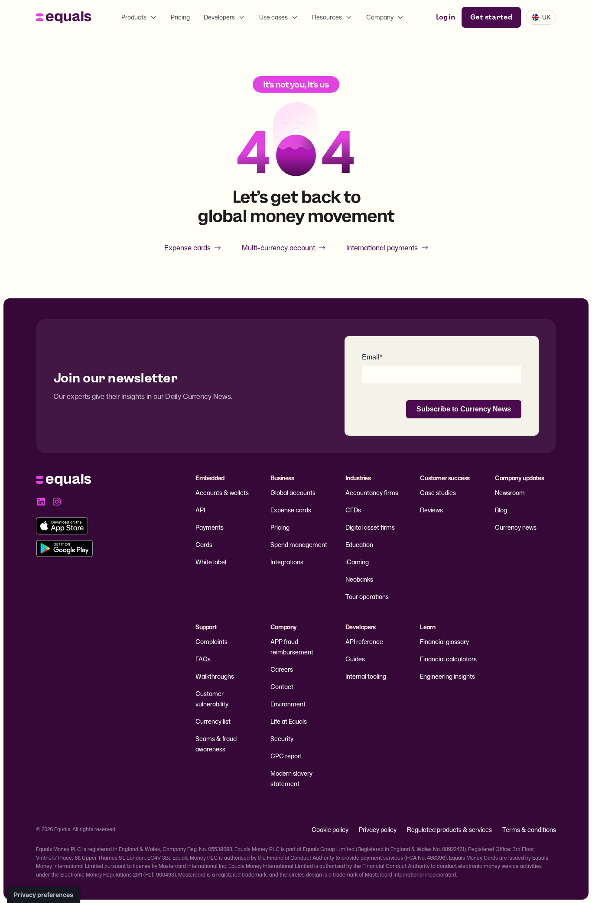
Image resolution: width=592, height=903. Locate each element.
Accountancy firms (371, 493)
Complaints (211, 642)
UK (546, 17)
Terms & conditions (529, 829)
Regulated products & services (449, 829)
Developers (219, 17)
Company (380, 17)
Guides (355, 659)
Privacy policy (378, 829)
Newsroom (510, 493)
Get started (491, 17)
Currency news (516, 527)
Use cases (273, 17)
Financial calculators (448, 659)
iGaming (357, 562)
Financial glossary (444, 642)
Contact (281, 687)
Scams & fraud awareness (216, 744)
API (200, 510)
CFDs (353, 510)
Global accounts (293, 493)
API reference (364, 642)
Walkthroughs (214, 676)
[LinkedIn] (41, 501)
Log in (445, 17)
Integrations (286, 562)
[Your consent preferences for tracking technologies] (43, 895)
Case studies (438, 493)
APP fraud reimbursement (291, 647)
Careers (281, 669)
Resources (327, 17)
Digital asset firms (370, 527)
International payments (382, 247)
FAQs (203, 659)
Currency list (213, 721)
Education (359, 545)
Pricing (180, 17)
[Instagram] (57, 501)
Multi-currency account (278, 247)
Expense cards (187, 247)
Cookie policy (330, 829)
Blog (501, 510)
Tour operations (367, 596)
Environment (288, 704)
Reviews (431, 510)
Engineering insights (447, 676)
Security (281, 739)
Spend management (298, 545)
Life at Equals (288, 721)
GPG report (286, 756)
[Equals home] (63, 17)
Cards (203, 545)
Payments (209, 527)
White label (210, 562)
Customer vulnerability (211, 698)
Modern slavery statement (291, 778)
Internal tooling (365, 676)
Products (133, 17)
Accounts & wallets (222, 493)
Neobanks (359, 579)
